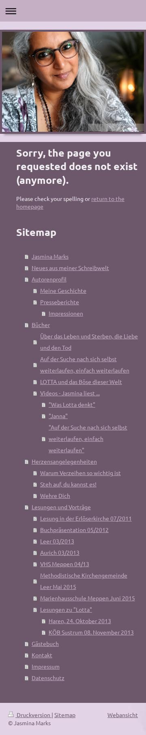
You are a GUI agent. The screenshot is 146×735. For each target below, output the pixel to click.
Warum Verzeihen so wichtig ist (80, 472)
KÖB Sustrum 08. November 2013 (91, 632)
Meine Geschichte (63, 290)
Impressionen (66, 313)
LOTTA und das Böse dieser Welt (81, 381)
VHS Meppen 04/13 (64, 563)
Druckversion (33, 714)
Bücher (41, 324)
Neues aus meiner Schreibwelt (70, 267)
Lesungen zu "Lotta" (66, 609)
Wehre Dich (55, 495)
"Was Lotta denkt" (72, 404)
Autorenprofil (49, 279)
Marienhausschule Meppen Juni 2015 (87, 598)
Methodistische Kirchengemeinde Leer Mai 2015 (83, 580)
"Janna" (58, 415)
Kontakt (42, 655)
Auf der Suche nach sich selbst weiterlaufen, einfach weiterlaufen (84, 364)
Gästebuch (45, 643)
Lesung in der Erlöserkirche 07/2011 (86, 518)
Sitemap (64, 714)
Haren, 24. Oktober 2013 (80, 620)
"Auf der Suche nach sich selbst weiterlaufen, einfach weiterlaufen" (88, 438)
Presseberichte (59, 301)
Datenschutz (48, 677)
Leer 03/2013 (57, 541)
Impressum (46, 666)
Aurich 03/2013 (59, 552)
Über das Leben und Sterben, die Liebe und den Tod (89, 341)
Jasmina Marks (50, 256)
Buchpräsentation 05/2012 (74, 529)
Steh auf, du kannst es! (68, 484)
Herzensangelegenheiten (64, 461)
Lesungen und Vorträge (61, 506)
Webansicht (122, 714)
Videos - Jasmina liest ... (70, 393)
